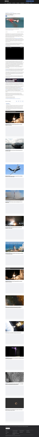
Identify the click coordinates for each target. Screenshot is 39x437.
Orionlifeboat (7, 69)
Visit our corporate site (25, 426)
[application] (14, 53)
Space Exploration (7, 12)
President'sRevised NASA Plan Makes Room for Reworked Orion (13, 98)
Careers (6, 433)
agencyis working (17, 38)
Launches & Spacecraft (12, 12)
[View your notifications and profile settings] (30, 1)
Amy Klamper (8, 103)
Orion (6, 45)
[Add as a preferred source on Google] (8, 428)
